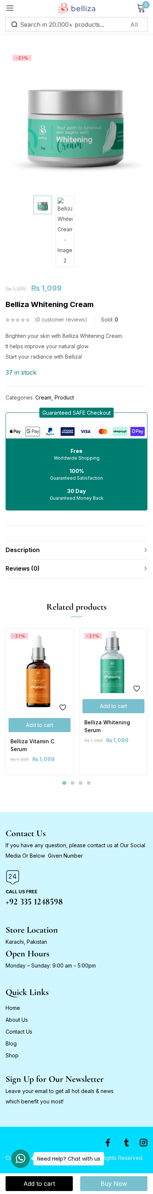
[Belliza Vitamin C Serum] (40, 671)
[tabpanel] (39, 701)
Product (64, 397)
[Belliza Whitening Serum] (113, 662)
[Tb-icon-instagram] (143, 1142)
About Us (17, 1020)
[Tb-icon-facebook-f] (109, 1142)
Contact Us (19, 1031)
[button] (76, 413)
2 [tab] (72, 783)
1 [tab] (64, 783)
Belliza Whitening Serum (107, 726)
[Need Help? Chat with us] (20, 1158)
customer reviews (61, 319)
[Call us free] (13, 877)
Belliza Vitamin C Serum (32, 745)
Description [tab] (23, 550)
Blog (11, 1043)
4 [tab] (89, 783)
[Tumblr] (126, 1142)
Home (13, 1008)
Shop (12, 1055)
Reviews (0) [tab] (23, 568)
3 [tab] (80, 783)
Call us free (22, 891)
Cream (43, 397)
